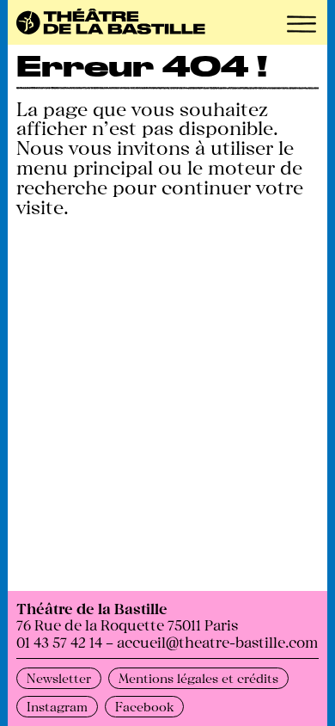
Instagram (57, 706)
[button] (301, 24)
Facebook (144, 706)
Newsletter (59, 678)
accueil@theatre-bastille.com (217, 641)
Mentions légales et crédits (198, 678)
